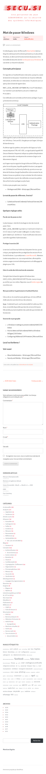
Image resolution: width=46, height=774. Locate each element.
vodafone (27, 691)
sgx (7, 681)
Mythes (7, 590)
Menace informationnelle (11, 477)
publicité (38, 672)
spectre (24, 685)
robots (8, 679)
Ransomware (9, 533)
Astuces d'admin (11, 636)
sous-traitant (15, 685)
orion (12, 672)
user (33, 688)
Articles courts (7, 517)
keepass (29, 666)
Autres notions (9, 555)
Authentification (28, 39)
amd (11, 649)
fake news (34, 659)
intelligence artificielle (33, 663)
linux (34, 666)
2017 (6, 729)
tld (24, 688)
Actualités (8, 521)
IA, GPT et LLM (7, 595)
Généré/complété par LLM (11, 593)
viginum (22, 691)
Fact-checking (7, 493)
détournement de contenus (8, 659)
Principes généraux (11, 569)
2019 (6, 724)
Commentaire (8, 401)
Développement (8, 579)
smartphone (28, 681)
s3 (21, 679)
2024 (6, 712)
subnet (35, 685)
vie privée (16, 691)
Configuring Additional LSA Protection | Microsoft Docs (25, 336)
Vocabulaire (9, 576)
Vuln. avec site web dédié (14, 540)
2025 (6, 710)
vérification (33, 691)
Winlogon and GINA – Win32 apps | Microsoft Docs (23, 189)
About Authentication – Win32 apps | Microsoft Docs (24, 355)
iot (16, 666)
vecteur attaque (7, 691)
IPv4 (19, 666)
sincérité (23, 681)
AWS (7, 614)
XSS (12, 695)
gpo (16, 663)
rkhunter (5, 679)
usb (26, 688)
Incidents (8, 529)
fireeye (13, 663)
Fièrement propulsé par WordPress (13, 769)
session (4, 681)
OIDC (4, 489)
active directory (6, 649)
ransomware (17, 675)
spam (20, 685)
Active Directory (11, 552)
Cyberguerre (9, 524)
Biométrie (8, 557)
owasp (16, 672)
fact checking (26, 659)
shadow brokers (12, 681)
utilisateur (37, 688)
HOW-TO (8, 621)
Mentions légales (9, 749)
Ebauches (6, 583)
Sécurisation (7, 612)
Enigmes (5, 586)
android (15, 649)
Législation (8, 512)
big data (37, 649)
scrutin (35, 679)
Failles (7, 526)
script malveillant (29, 679)
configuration (25, 652)
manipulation (7, 669)
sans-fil (24, 679)
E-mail (5, 437)
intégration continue (9, 666)
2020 (6, 722)
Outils (7, 629)
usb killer (29, 688)
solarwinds (37, 681)
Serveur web (9, 631)
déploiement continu (19, 655)
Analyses (6, 510)
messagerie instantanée (26, 669)
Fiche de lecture (10, 609)
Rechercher (36, 741)
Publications (7, 602)
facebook (19, 659)
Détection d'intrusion (11, 619)
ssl (32, 685)
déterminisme (29, 655)
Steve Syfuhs (31, 51)
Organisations (9, 567)
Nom (5, 428)
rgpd (33, 676)
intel (23, 663)
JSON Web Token (9, 381)
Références (8, 536)
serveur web (39, 679)
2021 (6, 719)
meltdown (15, 669)
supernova (5, 688)
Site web (5, 447)
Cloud (7, 560)
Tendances (8, 514)
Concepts (6, 548)
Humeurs (8, 545)
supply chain (11, 688)
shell (17, 681)
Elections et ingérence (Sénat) (12, 481)
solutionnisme (5, 685)
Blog (4, 543)
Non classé (6, 598)
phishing (22, 672)
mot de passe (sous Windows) (31, 60)
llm (37, 666)
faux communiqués (6, 663)
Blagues (7, 588)
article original (36, 282)
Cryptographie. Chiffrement (14, 564)
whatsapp (6, 695)
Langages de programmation (14, 581)
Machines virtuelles (11, 626)
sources (10, 685)
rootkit (12, 679)
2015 (6, 731)
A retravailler (7, 507)
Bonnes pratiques (10, 617)
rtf (14, 679)
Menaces (8, 531)
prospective (33, 672)
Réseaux (8, 571)
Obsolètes (6, 600)
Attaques (6, 519)
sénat (17, 688)
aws (29, 649)
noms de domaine (6, 672)
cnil (19, 652)
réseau (18, 679)
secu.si (23, 7)
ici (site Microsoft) (30, 255)
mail (39, 666)
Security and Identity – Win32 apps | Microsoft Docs (23, 358)
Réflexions (6, 605)
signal (19, 681)
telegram (21, 688)
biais (32, 649)
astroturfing (24, 649)
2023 (6, 715)
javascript (23, 666)
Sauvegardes (10, 624)
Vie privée (8, 574)
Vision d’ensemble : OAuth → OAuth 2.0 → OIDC (18, 485)
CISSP (7, 607)
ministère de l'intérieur (37, 669)
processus (28, 672)
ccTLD (16, 652)
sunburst (39, 685)
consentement (33, 652)
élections (16, 694)
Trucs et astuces (10, 633)
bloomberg (11, 652)
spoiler (29, 685)
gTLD (19, 663)
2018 (6, 726)
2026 (6, 707)
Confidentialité (10, 562)
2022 (6, 717)
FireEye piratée (37, 381)
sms (32, 681)
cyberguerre (6, 655)
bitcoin (5, 652)
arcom (20, 649)
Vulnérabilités (9, 538)
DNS (12, 655)
